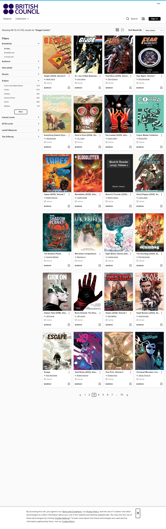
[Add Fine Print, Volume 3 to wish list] (130, 384)
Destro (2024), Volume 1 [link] (116, 313)
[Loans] (143, 19)
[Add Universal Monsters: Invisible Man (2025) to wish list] (161, 384)
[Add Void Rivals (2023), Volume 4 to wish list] (99, 384)
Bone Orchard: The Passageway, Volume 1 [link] (87, 313)
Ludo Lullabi (143, 198)
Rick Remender (144, 79)
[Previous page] (80, 394)
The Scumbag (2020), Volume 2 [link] (148, 254)
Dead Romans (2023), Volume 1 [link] (148, 313)
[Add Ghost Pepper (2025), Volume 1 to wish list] (161, 206)
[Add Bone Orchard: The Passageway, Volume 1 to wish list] (99, 325)
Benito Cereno (113, 198)
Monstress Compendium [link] (85, 254)
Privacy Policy (92, 511)
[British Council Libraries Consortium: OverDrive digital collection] (21, 9)
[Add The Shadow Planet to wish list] (68, 265)
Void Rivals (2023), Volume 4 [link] (87, 372)
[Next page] (127, 394)
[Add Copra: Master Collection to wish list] (161, 147)
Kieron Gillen (112, 139)
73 (121, 394)
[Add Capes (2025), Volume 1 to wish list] (68, 206)
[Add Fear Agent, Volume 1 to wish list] (161, 88)
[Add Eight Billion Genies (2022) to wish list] (130, 265)
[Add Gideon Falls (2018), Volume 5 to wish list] (68, 325)
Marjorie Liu (81, 257)
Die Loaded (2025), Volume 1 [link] (117, 135)
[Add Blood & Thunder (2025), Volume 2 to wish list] (130, 206)
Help (158, 4)
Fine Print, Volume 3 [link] (114, 372)
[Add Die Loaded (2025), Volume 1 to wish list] (130, 147)
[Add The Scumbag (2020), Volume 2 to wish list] (161, 265)
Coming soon (9, 57)
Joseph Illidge (82, 198)
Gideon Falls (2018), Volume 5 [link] (56, 313)
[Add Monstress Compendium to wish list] (99, 265)
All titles (7, 49)
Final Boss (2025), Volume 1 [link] (117, 76)
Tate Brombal (51, 139)
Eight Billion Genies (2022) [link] (117, 254)
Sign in (154, 18)
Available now (9, 53)
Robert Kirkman (51, 198)
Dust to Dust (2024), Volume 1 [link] (87, 135)
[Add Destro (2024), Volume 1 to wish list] (130, 325)
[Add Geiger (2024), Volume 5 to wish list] (68, 88)
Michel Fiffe (143, 139)
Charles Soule (113, 257)
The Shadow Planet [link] (52, 254)
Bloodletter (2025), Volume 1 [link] (87, 194)
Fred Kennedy (144, 316)
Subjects (7, 18)
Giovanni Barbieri (52, 257)
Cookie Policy (68, 521)
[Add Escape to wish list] (68, 384)
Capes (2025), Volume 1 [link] (54, 194)
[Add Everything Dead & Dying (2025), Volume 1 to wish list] (68, 147)
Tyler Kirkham (113, 79)
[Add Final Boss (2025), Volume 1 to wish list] (130, 88)
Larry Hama (81, 79)
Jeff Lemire (50, 316)
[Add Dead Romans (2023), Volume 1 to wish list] (161, 325)
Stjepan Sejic (112, 375)
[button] (132, 19)
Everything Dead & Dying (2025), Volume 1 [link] (56, 135)
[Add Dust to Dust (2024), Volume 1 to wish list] (99, 147)
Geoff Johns (50, 79)
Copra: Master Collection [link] (147, 135)
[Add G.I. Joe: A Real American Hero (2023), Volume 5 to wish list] (99, 88)
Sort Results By (135, 30)
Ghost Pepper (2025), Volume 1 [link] (148, 194)
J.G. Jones (80, 139)
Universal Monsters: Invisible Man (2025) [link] (148, 372)
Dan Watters (112, 316)
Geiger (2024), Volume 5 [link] (54, 76)
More (21, 112)
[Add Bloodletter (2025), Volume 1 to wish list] (99, 206)
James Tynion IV (144, 375)
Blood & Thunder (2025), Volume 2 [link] (117, 194)
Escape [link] (47, 372)
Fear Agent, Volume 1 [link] (145, 76)
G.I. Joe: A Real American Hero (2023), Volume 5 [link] (87, 76)
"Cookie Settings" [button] (62, 518)
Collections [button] (21, 18)
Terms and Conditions (72, 511)
